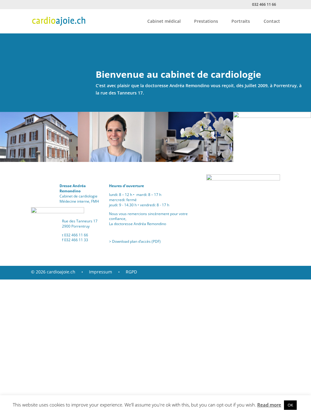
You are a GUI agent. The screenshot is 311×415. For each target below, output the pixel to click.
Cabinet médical (164, 21)
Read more (269, 405)
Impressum (102, 272)
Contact (272, 21)
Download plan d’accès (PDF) (136, 241)
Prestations (206, 21)
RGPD (129, 272)
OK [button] (290, 405)
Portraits (240, 21)
